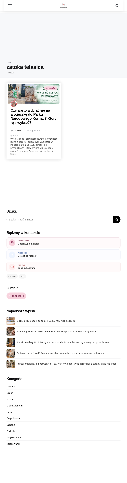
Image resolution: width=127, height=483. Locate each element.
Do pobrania (13, 418)
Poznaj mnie (16, 296)
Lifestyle (11, 386)
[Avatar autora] (13, 104)
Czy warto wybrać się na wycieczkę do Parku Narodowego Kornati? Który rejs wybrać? (33, 116)
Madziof (18, 130)
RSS (22, 276)
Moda (10, 399)
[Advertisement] (63, 34)
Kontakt (12, 276)
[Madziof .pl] (63, 5)
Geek (9, 411)
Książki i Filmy (14, 437)
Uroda (10, 392)
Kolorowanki (13, 443)
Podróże (50, 88)
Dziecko (11, 424)
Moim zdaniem (15, 405)
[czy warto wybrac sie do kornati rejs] (33, 94)
